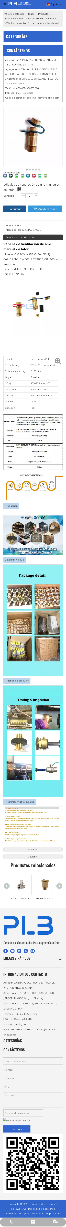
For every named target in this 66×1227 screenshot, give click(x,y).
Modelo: (10, 225)
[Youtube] (26, 950)
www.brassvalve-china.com (18, 1029)
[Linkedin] (12, 950)
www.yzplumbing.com (15, 1024)
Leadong (39, 1213)
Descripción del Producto (20, 237)
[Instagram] (32, 950)
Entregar (17, 1129)
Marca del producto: (17, 229)
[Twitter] (19, 950)
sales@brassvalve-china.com (43, 97)
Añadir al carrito (47, 209)
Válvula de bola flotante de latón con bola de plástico (45, 898)
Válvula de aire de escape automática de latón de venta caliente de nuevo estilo (21, 898)
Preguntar (14, 209)
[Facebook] (5, 950)
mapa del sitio (53, 1213)
